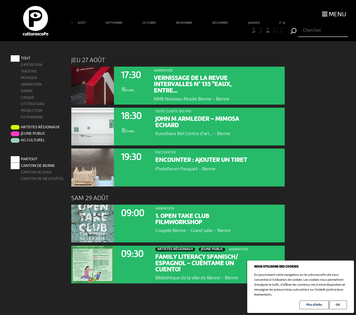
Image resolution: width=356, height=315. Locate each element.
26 (246, 31)
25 (240, 31)
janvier (254, 23)
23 (226, 31)
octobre (150, 23)
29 (267, 31)
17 (185, 31)
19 (198, 31)
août (82, 23)
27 (253, 31)
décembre (220, 23)
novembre (184, 23)
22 (219, 31)
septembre (114, 23)
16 (178, 31)
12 (150, 31)
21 (212, 31)
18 (191, 31)
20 (205, 31)
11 (143, 31)
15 (171, 31)
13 (157, 31)
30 (274, 31)
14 (164, 31)
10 (136, 31)
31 (281, 31)
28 (260, 31)
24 (233, 31)
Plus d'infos (314, 305)
